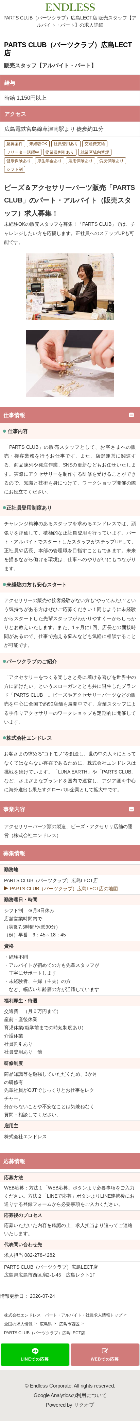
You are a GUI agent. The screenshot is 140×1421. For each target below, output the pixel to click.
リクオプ (84, 1405)
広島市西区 (69, 1324)
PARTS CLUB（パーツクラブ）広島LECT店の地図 (64, 888)
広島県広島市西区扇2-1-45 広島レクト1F (49, 1275)
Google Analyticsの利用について (70, 1395)
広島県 (46, 1324)
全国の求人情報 (18, 1324)
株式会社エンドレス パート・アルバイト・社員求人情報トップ (63, 1315)
